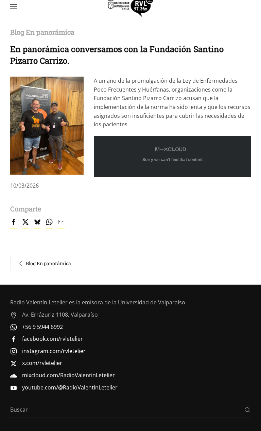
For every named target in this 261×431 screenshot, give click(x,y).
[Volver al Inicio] (130, 7)
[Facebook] (13, 225)
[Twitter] (25, 225)
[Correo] (61, 225)
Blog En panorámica (48, 263)
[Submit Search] (247, 409)
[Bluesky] (37, 225)
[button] (13, 7)
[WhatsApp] (49, 225)
